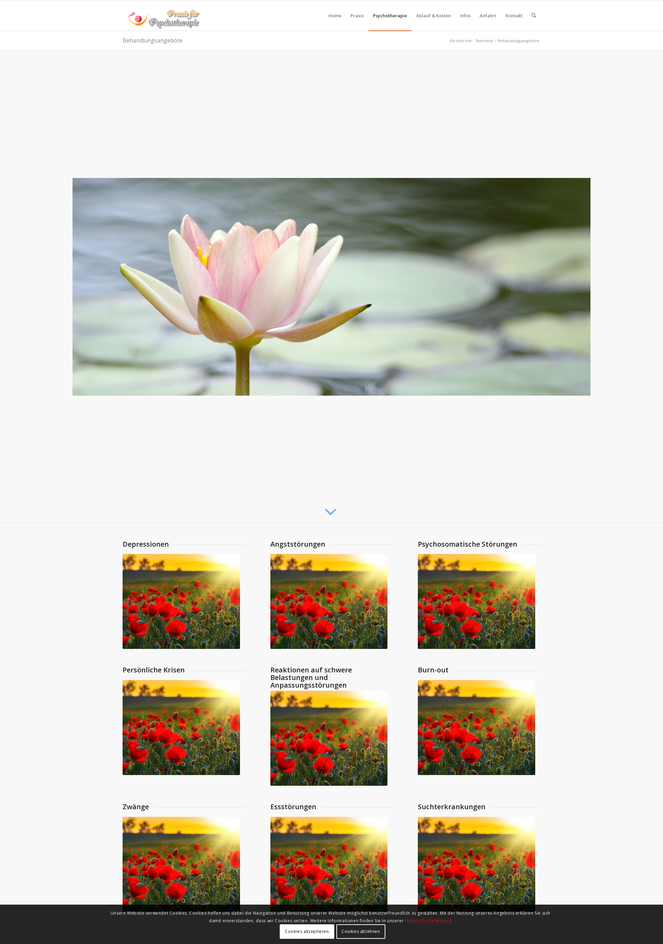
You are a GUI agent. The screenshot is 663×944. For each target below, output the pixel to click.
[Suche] (533, 15)
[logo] (162, 15)
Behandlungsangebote (152, 40)
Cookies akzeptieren (307, 932)
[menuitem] (335, 15)
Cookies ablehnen (361, 932)
